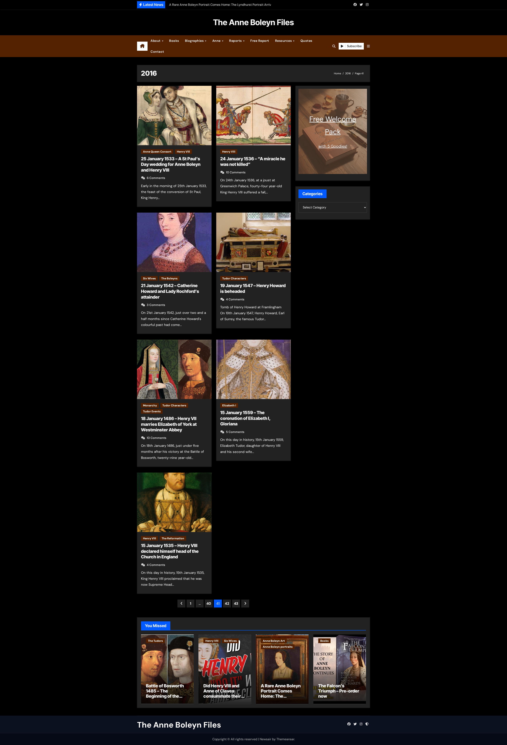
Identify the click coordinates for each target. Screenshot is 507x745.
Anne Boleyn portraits (278, 647)
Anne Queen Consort (157, 151)
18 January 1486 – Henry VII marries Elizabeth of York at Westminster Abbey (169, 424)
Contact (157, 52)
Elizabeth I (229, 405)
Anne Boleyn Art (274, 641)
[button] (368, 46)
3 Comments (156, 305)
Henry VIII (183, 151)
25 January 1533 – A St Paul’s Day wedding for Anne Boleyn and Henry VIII (170, 164)
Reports (236, 41)
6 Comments (156, 178)
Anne (217, 41)
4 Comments (235, 299)
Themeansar (285, 739)
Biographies (195, 41)
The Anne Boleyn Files (253, 22)
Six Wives (149, 278)
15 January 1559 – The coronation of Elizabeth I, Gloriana (245, 418)
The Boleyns (169, 278)
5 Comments (235, 432)
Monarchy (150, 405)
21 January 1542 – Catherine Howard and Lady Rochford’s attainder (170, 291)
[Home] (142, 46)
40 (208, 603)
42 (227, 603)
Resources (284, 41)
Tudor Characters (234, 278)
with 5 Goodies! (332, 146)
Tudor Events (152, 411)
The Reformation (173, 538)
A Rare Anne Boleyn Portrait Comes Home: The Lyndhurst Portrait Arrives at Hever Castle (281, 698)
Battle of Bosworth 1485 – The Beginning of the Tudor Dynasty (165, 693)
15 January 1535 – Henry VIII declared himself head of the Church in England (170, 551)
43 (236, 603)
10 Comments (236, 172)
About (156, 41)
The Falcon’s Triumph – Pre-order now (338, 691)
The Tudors (155, 641)
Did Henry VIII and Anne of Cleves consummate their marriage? (222, 693)
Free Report (259, 41)
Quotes (306, 41)
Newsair (265, 739)
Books (174, 41)
